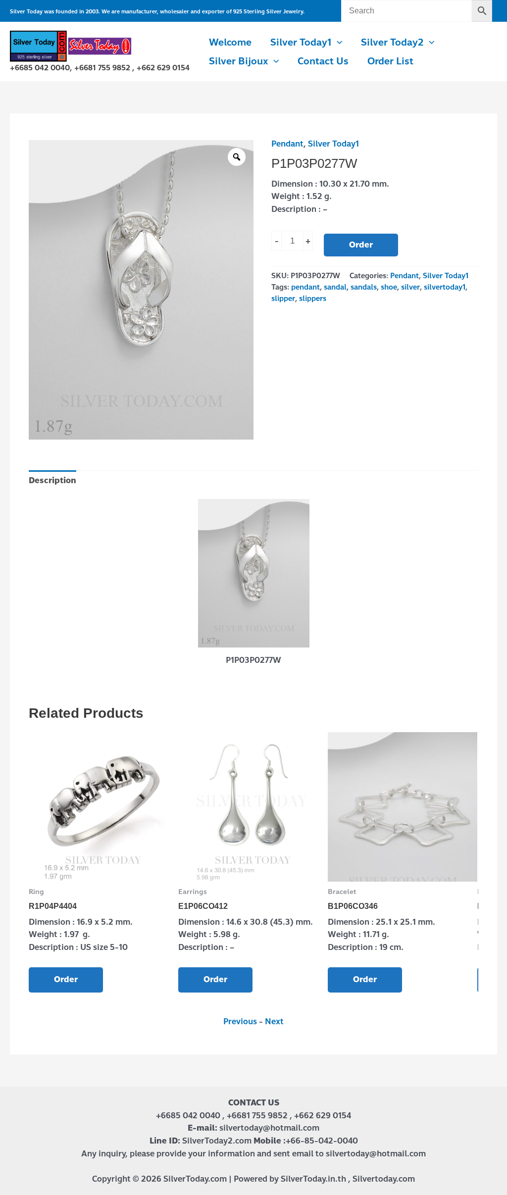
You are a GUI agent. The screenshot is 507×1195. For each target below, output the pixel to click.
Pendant (287, 144)
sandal (335, 287)
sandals (364, 287)
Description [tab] (52, 480)
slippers (312, 298)
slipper (283, 298)
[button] (337, 42)
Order (361, 245)
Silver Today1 (333, 144)
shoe (389, 287)
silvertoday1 (444, 287)
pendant (305, 287)
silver (410, 287)
